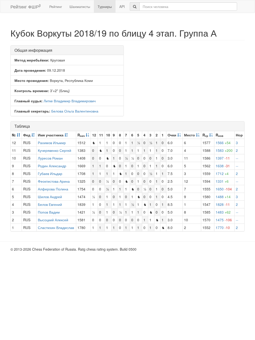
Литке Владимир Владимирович (70, 100)
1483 (223, 212)
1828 (223, 204)
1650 (224, 188)
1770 (223, 227)
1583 (224, 150)
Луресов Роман (50, 158)
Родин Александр (52, 165)
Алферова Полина (53, 188)
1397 (223, 158)
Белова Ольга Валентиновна (74, 111)
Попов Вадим (49, 212)
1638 (223, 165)
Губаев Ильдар (50, 173)
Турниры (105, 6)
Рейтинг (55, 6)
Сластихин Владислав (56, 227)
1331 (222, 181)
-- (237, 158)
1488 (223, 196)
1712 (222, 173)
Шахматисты (79, 6)
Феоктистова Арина (54, 181)
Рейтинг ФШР (25, 6)
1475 (224, 219)
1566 (223, 142)
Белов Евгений (50, 204)
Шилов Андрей (50, 196)
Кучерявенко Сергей (54, 150)
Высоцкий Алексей (53, 219)
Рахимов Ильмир (52, 142)
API (122, 6)
